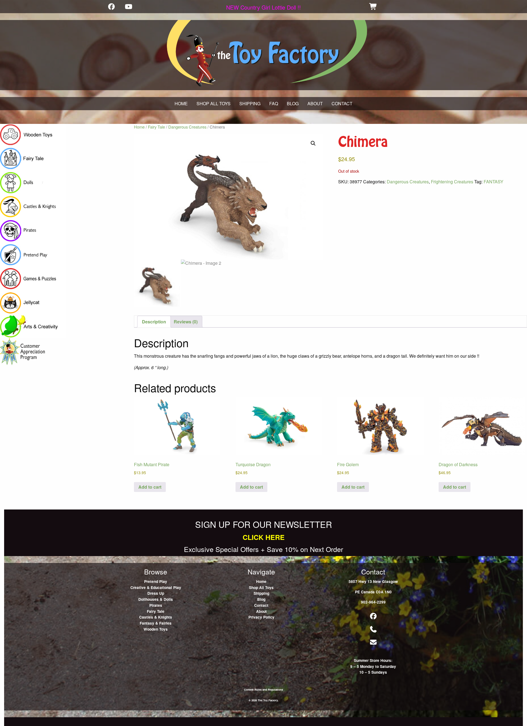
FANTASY (493, 181)
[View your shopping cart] (373, 6)
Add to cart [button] (149, 487)
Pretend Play (155, 581)
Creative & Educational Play (155, 587)
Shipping (261, 593)
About (261, 611)
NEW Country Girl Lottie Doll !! (263, 7)
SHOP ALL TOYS (214, 103)
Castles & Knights (155, 617)
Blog (261, 599)
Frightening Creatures (452, 181)
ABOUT (315, 103)
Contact (261, 605)
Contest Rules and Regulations (263, 689)
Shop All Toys (261, 587)
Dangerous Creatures (187, 127)
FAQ (273, 103)
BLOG (293, 103)
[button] (313, 143)
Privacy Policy (261, 617)
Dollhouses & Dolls (155, 599)
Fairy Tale (156, 127)
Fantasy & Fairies (156, 623)
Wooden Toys (156, 629)
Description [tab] (154, 321)
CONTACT (342, 103)
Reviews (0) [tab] (186, 321)
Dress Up (155, 593)
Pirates (155, 605)
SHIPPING (249, 103)
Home (139, 127)
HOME (181, 103)
